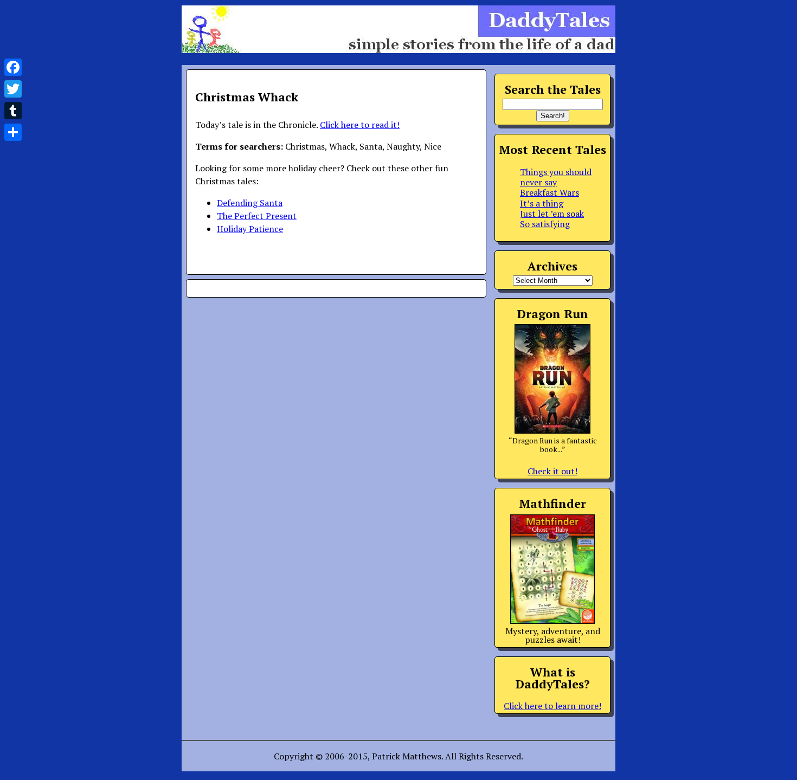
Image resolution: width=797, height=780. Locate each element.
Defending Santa (249, 203)
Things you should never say (556, 177)
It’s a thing (541, 203)
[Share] (13, 132)
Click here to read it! (360, 125)
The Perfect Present (257, 216)
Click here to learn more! (552, 706)
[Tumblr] (13, 110)
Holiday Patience (250, 229)
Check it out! (552, 471)
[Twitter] (13, 89)
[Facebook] (13, 67)
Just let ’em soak (552, 214)
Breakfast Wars (549, 192)
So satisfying (545, 224)
